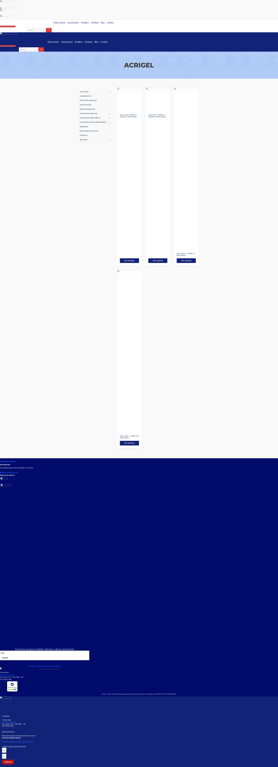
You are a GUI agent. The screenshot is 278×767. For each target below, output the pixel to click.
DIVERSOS (83, 135)
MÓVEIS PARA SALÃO (87, 109)
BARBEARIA (84, 127)
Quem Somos (59, 22)
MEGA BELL (84, 140)
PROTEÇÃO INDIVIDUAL (88, 100)
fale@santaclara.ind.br (7, 675)
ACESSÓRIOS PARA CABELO (90, 118)
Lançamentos (73, 22)
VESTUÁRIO (84, 92)
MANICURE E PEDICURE (88, 113)
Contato (110, 22)
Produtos (85, 22)
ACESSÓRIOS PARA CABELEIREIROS (93, 122)
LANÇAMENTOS (85, 96)
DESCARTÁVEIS (85, 105)
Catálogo (94, 22)
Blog (102, 22)
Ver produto (129, 260)
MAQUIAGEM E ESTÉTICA (89, 131)
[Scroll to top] (273, 760)
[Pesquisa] (49, 30)
